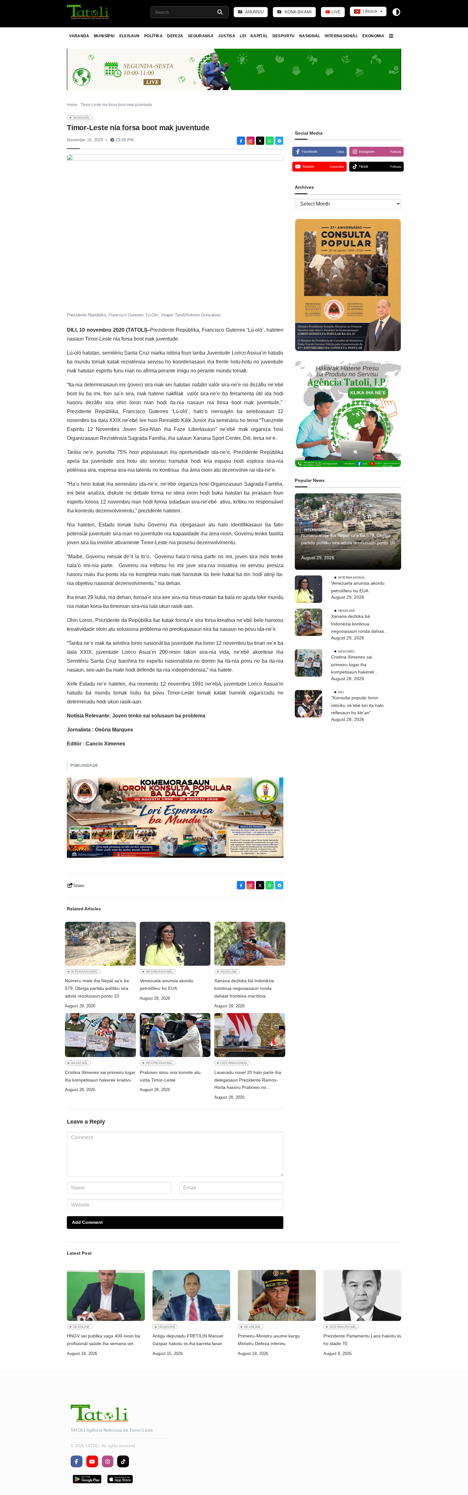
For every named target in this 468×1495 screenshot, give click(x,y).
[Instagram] (250, 141)
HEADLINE (229, 971)
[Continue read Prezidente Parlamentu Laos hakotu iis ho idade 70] (362, 1295)
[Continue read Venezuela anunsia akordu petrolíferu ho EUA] (175, 944)
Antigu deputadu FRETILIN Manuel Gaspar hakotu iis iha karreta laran (187, 1339)
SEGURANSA (201, 36)
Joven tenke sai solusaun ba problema (158, 715)
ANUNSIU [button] (254, 12)
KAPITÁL (259, 36)
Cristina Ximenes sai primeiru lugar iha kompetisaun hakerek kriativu (100, 1076)
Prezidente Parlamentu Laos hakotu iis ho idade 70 (362, 1339)
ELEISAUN (129, 36)
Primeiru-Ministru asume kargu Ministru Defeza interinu (269, 1339)
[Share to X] (260, 141)
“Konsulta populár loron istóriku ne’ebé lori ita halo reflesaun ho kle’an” (357, 705)
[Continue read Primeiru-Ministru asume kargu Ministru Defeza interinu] (277, 1295)
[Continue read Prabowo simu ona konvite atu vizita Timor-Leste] (175, 1035)
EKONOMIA (373, 36)
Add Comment (87, 1222)
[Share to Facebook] (241, 141)
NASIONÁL (309, 36)
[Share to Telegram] (279, 141)
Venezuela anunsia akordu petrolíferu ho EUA (166, 984)
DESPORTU (284, 36)
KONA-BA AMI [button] (297, 12)
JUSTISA (226, 36)
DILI (341, 692)
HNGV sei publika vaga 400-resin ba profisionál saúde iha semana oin (103, 1339)
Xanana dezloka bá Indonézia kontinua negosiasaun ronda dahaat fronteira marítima (244, 988)
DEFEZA (175, 36)
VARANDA (79, 36)
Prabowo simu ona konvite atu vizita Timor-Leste (170, 1076)
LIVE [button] (335, 12)
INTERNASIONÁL (341, 36)
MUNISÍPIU (104, 36)
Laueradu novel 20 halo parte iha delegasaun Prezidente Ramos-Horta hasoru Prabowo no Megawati (247, 1080)
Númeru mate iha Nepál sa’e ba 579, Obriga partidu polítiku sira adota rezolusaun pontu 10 (97, 988)
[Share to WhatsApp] (270, 141)
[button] (88, 12)
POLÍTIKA (153, 36)
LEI (243, 36)
